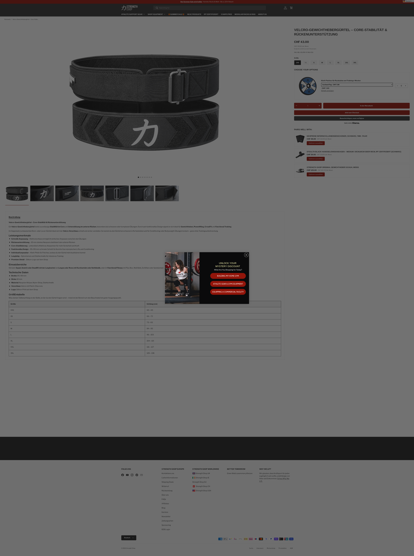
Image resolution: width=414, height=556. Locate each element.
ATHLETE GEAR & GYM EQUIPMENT (228, 284)
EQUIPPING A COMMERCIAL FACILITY (228, 292)
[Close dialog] (246, 255)
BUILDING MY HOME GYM (228, 276)
